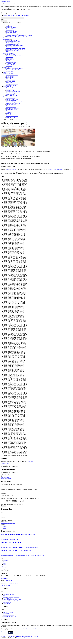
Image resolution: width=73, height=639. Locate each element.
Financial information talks (12, 60)
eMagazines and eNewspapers (13, 41)
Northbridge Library (10, 94)
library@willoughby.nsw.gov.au (8, 523)
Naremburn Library (10, 93)
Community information (11, 100)
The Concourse (6, 603)
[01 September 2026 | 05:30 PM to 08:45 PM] (15, 500)
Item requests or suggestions (12, 108)
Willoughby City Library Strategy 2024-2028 (16, 36)
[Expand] (8, 25)
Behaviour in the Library (11, 28)
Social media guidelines (26, 636)
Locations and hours (8, 86)
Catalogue (5, 37)
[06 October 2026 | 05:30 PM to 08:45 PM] (15, 503)
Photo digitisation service (12, 116)
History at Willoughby (8, 73)
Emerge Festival (10, 59)
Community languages (11, 104)
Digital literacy (9, 58)
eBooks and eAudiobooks (12, 40)
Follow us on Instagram (8, 612)
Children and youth (10, 54)
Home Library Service (11, 107)
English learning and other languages (14, 45)
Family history (9, 82)
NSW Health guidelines (11, 169)
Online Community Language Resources (15, 49)
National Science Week (11, 62)
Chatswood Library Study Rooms (13, 69)
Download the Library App (9, 616)
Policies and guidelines (11, 31)
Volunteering (9, 112)
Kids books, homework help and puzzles (15, 48)
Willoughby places (10, 80)
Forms (4, 72)
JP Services (8, 110)
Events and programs (8, 53)
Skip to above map (5, 477)
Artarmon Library (10, 89)
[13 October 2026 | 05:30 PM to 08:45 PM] (15, 504)
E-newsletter (6, 613)
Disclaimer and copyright (6, 636)
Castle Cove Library (10, 90)
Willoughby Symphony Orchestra (11, 597)
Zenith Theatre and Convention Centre (12, 599)
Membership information (11, 27)
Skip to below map (5, 463)
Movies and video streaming (12, 42)
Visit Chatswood (7, 598)
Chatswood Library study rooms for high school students (19, 102)
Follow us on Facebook (8, 615)
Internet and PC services (11, 109)
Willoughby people (10, 78)
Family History (9, 46)
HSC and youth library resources (13, 51)
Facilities (5, 67)
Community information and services (14, 55)
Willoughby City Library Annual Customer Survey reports (19, 35)
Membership (9, 26)
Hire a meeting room (11, 105)
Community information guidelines (14, 34)
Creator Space (9, 57)
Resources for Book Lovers (12, 50)
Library (5, 526)
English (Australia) (16, 15)
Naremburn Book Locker (12, 99)
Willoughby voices (10, 77)
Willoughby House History (12, 84)
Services (5, 96)
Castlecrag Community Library (13, 91)
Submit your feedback (5, 585)
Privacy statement (17, 636)
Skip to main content (5, 1)
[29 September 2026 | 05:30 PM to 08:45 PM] (15, 502)
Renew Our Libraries (11, 32)
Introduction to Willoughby (12, 75)
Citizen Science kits (10, 117)
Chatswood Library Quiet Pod (13, 103)
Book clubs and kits (10, 98)
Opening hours (4, 578)
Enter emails (3, 493)
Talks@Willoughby (10, 64)
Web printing (9, 114)
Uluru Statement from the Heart (30, 629)
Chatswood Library (10, 87)
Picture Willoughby (10, 76)
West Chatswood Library (12, 95)
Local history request (11, 85)
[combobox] (12, 18)
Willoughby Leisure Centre (9, 595)
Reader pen (8, 113)
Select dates (3, 504)
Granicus (24, 637)
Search (2, 22)
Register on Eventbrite (6, 478)
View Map (30, 461)
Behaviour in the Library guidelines (55, 169)
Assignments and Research (12, 44)
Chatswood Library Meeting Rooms (14, 68)
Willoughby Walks (10, 81)
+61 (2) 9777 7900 (8, 580)
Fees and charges (10, 30)
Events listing (9, 66)
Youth (4, 528)
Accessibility (35, 636)
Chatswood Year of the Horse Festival (11, 601)
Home (2, 119)
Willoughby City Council (9, 594)
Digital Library (6, 39)
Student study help (10, 63)
